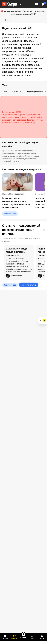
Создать (23, 638)
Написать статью (28, 285)
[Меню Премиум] (21, 4)
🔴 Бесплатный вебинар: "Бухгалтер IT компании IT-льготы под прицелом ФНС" (23, 12)
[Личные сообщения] (36, 4)
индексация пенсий (36, 92)
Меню (33, 638)
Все (5, 92)
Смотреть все (10, 214)
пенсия (16, 92)
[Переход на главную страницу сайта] (9, 4)
